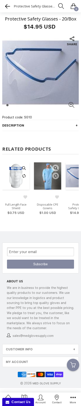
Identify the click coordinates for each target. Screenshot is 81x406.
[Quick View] (23, 168)
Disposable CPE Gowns (47, 206)
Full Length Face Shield (16, 206)
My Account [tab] (17, 361)
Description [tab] (13, 125)
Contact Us (19, 402)
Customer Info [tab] (19, 349)
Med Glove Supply (47, 383)
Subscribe (40, 264)
